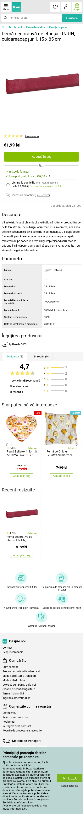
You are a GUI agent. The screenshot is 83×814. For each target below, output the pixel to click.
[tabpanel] (41, 83)
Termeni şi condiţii (13, 693)
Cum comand (11, 667)
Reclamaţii (9, 721)
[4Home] (4, 27)
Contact (7, 647)
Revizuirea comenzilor (16, 717)
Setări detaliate (69, 785)
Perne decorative (35, 27)
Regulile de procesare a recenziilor (23, 730)
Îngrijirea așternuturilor (16, 698)
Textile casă (15, 27)
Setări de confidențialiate (18, 802)
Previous (7, 444)
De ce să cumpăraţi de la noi (19, 684)
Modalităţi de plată (14, 680)
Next (76, 444)
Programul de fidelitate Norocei (21, 671)
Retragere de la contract (17, 726)
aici (24, 808)
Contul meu (9, 712)
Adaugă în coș (41, 156)
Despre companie (13, 652)
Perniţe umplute (58, 27)
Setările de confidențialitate (19, 689)
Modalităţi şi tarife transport (19, 675)
